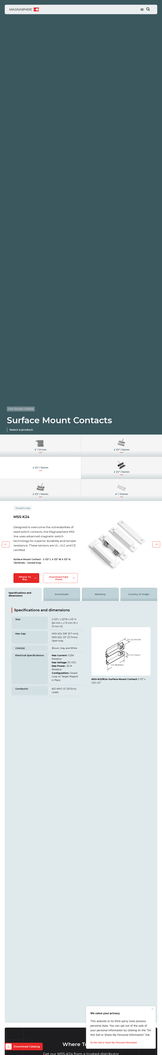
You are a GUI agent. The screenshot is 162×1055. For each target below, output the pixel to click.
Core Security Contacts (21, 408)
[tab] (23, 594)
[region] (121, 1027)
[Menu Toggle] (142, 9)
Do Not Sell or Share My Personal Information (113, 1042)
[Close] (152, 1009)
